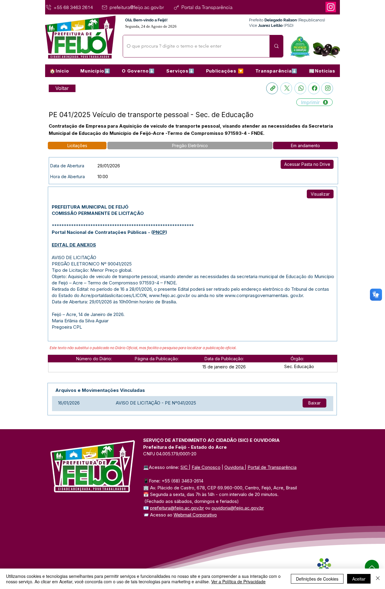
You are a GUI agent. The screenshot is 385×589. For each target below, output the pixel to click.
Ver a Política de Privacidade (238, 581)
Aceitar (358, 579)
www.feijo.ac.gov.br (169, 295)
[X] (286, 88)
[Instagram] (330, 7)
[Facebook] (314, 88)
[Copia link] (272, 88)
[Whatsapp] (300, 88)
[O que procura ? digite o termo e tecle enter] (276, 46)
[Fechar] (377, 578)
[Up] (372, 567)
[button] (95, 70)
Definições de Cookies (317, 579)
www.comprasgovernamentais (256, 295)
